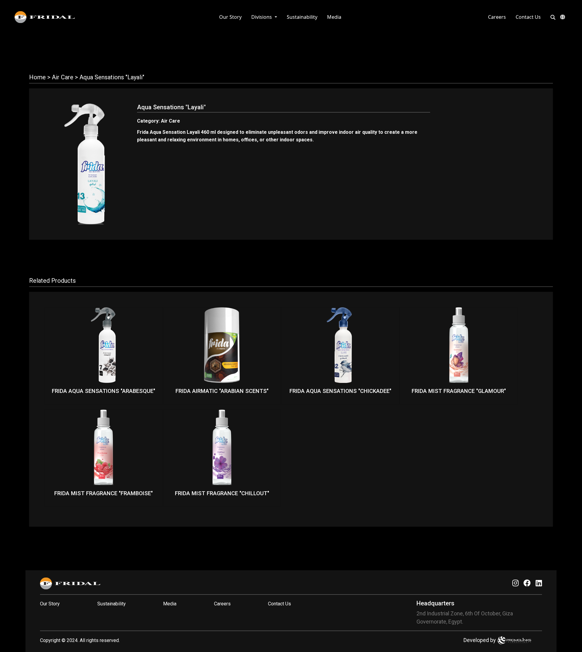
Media (334, 17)
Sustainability (302, 17)
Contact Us (528, 17)
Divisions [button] (262, 17)
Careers (497, 17)
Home (37, 77)
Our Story (230, 17)
